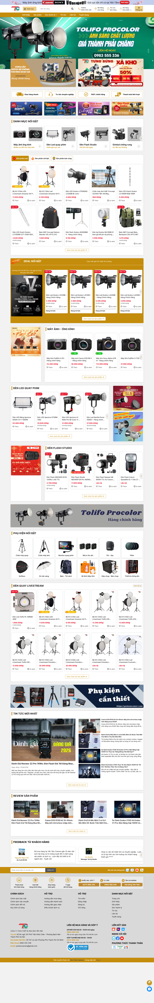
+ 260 (68, 134)
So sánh (32, 200)
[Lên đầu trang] (149, 977)
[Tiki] (123, 929)
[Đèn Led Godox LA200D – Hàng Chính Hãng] (131, 281)
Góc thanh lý (50, 15)
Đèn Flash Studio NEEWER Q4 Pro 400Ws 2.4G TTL (80, 478)
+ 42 (134, 134)
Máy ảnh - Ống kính (60, 329)
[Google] (142, 870)
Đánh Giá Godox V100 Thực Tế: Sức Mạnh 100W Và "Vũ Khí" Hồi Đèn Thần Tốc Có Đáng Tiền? (121, 766)
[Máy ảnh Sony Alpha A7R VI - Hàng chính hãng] (106, 344)
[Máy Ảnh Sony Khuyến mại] (26, 341)
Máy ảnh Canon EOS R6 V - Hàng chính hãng (81, 359)
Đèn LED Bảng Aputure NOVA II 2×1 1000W (22, 418)
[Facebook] (132, 870)
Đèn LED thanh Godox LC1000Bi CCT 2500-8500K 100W (24, 233)
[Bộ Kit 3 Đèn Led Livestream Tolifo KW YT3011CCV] (103, 602)
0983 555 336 (110, 885)
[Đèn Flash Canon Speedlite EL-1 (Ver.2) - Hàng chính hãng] (131, 463)
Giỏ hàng (81, 908)
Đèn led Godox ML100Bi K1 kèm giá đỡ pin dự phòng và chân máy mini (103, 233)
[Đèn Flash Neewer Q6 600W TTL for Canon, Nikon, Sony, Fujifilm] (106, 463)
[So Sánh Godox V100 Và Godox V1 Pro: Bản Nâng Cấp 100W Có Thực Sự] (89, 756)
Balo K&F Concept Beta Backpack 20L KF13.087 (128, 233)
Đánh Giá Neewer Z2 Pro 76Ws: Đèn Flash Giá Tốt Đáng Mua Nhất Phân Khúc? (42, 763)
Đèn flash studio (59, 448)
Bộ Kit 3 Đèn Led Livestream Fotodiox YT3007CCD (74, 661)
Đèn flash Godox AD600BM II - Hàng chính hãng (77, 233)
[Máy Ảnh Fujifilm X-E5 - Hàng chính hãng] (57, 344)
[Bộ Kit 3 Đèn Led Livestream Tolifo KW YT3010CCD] (130, 602)
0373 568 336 (89, 885)
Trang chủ (14, 15)
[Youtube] (137, 870)
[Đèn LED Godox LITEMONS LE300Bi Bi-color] (77, 176)
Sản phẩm (37, 15)
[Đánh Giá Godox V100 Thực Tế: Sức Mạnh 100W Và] (89, 771)
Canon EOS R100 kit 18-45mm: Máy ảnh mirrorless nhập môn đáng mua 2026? (121, 720)
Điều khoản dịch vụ (52, 908)
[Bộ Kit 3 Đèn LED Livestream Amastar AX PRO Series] (24, 176)
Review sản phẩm (25, 795)
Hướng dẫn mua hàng (52, 898)
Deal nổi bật (32, 261)
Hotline (86, 9)
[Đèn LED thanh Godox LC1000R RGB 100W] (130, 176)
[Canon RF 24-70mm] (26, 460)
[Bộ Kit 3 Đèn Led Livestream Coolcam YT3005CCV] (130, 645)
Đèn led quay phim (26, 388)
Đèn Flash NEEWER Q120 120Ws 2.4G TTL (57, 478)
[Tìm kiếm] (72, 9)
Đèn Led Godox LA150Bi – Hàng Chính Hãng (56, 296)
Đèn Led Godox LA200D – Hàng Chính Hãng (131, 296)
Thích (16, 200)
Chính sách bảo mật (18, 898)
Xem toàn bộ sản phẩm (76, 250)
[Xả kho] (111, 73)
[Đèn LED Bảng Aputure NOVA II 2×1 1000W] (23, 403)
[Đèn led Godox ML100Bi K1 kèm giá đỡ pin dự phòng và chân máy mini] (103, 217)
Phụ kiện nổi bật (24, 533)
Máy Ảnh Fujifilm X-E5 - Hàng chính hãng (56, 359)
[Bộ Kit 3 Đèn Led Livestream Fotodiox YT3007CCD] (77, 645)
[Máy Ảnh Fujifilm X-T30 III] (131, 344)
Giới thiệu (26, 15)
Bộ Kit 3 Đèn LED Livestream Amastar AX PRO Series (24, 192)
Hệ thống (100, 9)
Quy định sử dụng (17, 908)
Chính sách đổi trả (17, 905)
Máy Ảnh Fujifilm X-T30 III (131, 358)
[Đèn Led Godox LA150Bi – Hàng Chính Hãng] (56, 281)
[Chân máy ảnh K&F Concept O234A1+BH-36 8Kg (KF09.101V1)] (103, 176)
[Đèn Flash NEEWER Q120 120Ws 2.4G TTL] (57, 463)
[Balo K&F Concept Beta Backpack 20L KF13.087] (130, 217)
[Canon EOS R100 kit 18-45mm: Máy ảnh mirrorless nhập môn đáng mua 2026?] (89, 725)
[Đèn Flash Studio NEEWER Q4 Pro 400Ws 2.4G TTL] (81, 463)
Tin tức (63, 15)
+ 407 (101, 134)
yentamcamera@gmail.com (26, 946)
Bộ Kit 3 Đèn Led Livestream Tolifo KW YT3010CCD (127, 618)
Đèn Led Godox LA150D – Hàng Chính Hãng (81, 296)
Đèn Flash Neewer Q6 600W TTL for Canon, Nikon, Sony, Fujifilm (104, 478)
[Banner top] (77, 2)
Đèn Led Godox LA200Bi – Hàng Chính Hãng (105, 296)
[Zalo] (127, 870)
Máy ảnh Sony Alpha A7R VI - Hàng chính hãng (106, 359)
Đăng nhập (82, 901)
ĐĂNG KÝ (50, 870)
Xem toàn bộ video (75, 831)
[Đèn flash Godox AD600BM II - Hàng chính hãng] (77, 217)
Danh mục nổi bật (25, 121)
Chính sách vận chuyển (19, 901)
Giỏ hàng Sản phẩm (127, 9)
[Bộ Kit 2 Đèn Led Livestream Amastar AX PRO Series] (50, 176)
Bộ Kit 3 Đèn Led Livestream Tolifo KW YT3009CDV (21, 661)
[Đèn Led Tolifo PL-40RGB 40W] (24, 602)
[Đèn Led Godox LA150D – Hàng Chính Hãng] (81, 281)
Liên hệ (73, 15)
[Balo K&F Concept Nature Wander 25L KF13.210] (50, 217)
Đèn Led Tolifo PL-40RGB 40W (23, 618)
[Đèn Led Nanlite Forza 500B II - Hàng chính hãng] (97, 403)
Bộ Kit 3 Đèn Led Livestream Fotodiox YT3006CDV (100, 661)
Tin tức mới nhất (25, 713)
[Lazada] (118, 929)
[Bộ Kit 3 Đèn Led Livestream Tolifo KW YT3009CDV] (24, 645)
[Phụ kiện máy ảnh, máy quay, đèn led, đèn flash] (77, 696)
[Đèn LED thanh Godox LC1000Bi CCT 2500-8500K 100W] (24, 217)
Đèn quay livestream (28, 585)
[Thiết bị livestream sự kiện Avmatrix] (60, 108)
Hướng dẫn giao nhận (52, 905)
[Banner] (43, 73)
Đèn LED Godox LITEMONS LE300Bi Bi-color (76, 192)
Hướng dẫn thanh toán (53, 901)
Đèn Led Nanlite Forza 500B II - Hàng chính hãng (95, 418)
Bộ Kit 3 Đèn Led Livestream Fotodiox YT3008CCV (47, 661)
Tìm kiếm (81, 898)
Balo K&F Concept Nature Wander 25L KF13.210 (49, 233)
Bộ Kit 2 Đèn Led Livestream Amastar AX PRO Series (50, 192)
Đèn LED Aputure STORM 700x (47, 418)
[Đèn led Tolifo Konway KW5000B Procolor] (128, 398)
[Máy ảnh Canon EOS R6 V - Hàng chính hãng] (81, 344)
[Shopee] (113, 929)
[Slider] (77, 43)
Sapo (98, 960)
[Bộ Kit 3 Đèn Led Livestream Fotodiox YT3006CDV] (103, 645)
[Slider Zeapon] (26, 108)
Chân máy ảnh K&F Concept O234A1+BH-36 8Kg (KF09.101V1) (103, 192)
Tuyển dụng (84, 15)
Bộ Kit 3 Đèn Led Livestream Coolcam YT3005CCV (127, 661)
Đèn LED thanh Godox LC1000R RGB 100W (128, 192)
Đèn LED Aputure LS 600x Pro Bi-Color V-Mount (70, 418)
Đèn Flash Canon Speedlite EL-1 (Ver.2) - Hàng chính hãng (130, 478)
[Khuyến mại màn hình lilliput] (94, 108)
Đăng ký (81, 905)
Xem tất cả (137, 586)
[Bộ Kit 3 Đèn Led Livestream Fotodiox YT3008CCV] (50, 645)
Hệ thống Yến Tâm (132, 885)
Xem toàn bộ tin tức (76, 785)
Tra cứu (113, 9)
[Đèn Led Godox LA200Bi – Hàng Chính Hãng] (106, 281)
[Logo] (15, 8)
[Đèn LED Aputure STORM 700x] (47, 403)
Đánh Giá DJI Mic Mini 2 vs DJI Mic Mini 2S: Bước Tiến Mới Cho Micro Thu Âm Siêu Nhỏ (121, 736)
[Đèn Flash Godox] (127, 108)
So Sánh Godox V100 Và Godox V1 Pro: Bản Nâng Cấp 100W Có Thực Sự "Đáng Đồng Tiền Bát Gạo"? (120, 751)
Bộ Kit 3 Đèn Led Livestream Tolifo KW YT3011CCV (100, 618)
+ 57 (35, 134)
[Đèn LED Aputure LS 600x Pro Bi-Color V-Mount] (72, 403)
